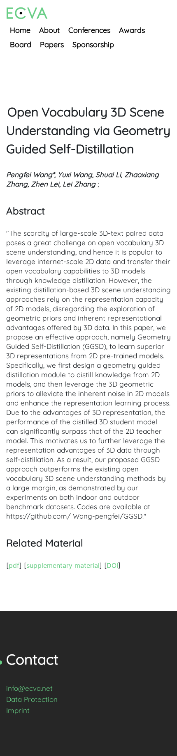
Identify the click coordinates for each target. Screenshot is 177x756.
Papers (52, 44)
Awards (132, 30)
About (49, 30)
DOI (112, 565)
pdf (14, 565)
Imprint (18, 710)
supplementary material (63, 565)
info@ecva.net (29, 688)
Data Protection (32, 699)
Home (20, 30)
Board (20, 44)
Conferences (89, 30)
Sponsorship (93, 44)
